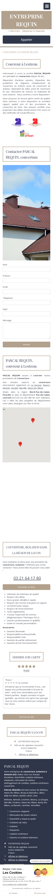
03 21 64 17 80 (27, 578)
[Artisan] (18, 122)
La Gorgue (36, 385)
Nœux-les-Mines (35, 388)
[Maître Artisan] (35, 122)
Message (7, 320)
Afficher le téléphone (28, 754)
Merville (22, 388)
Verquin (14, 388)
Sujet (5, 309)
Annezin (6, 388)
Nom (5, 264)
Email (5, 286)
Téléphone (8, 298)
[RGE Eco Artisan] (26, 133)
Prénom (6, 275)
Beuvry (46, 385)
